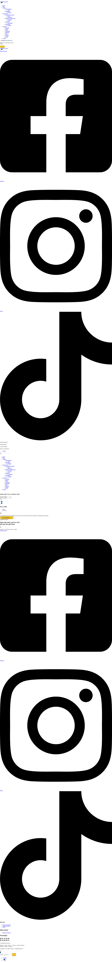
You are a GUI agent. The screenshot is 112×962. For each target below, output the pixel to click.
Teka (9, 10)
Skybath (9, 25)
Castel (9, 20)
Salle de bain (5, 13)
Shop (4, 6)
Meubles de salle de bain (10, 18)
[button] (0, 50)
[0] (0, 504)
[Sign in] (0, 500)
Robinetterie (7, 11)
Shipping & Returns (7, 932)
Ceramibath (10, 23)
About (4, 927)
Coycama (10, 19)
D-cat (9, 16)
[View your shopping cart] (0, 3)
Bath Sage (10, 17)
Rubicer (6, 28)
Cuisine (4, 7)
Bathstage (7, 32)
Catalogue (5, 26)
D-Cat (6, 37)
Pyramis (9, 12)
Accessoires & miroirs (9, 14)
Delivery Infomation (7, 924)
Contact (4, 38)
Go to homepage (6, 517)
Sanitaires (7, 21)
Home (4, 5)
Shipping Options (6, 926)
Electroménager (8, 9)
